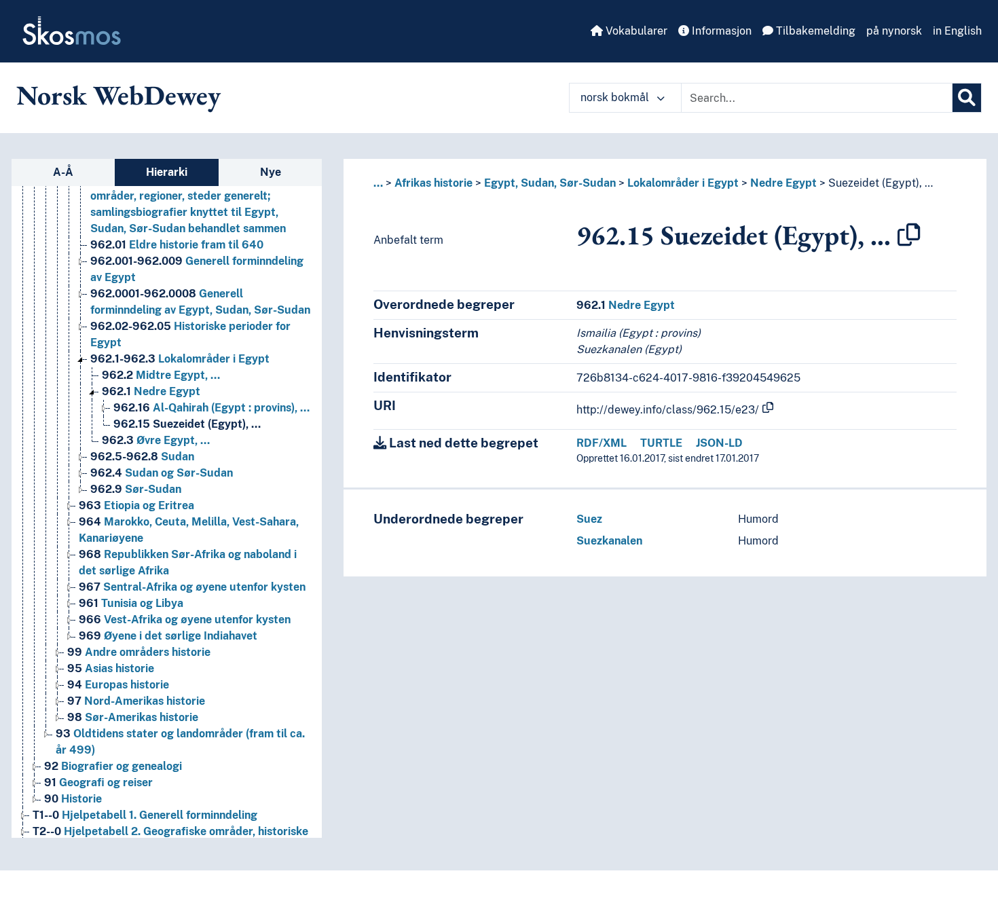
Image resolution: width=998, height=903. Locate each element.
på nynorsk (894, 30)
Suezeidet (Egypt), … (187, 424)
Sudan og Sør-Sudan (161, 472)
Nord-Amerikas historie (136, 701)
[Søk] (967, 98)
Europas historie (118, 684)
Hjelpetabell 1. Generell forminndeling (145, 815)
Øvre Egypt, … (156, 440)
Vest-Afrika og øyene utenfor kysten (185, 619)
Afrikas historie (433, 183)
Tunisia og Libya (131, 603)
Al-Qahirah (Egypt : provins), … (211, 407)
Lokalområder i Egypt (180, 358)
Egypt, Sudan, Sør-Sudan (550, 183)
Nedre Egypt (151, 391)
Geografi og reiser (98, 782)
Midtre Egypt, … (161, 375)
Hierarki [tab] (166, 172)
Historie (73, 798)
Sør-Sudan (135, 489)
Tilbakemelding (814, 30)
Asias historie (110, 668)
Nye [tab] (270, 172)
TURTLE (661, 443)
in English (957, 30)
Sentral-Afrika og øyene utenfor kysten (192, 586)
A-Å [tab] (63, 172)
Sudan (142, 456)
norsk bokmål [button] (616, 97)
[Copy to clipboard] (909, 235)
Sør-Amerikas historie (132, 717)
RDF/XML (601, 443)
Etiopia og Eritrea (136, 505)
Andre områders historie (138, 652)
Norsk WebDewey (118, 95)
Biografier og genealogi (113, 766)
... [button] (378, 183)
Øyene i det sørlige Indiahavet (168, 635)
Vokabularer (635, 30)
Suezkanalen (609, 540)
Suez (589, 519)
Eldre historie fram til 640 (176, 244)
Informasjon (720, 30)
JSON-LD (719, 443)
